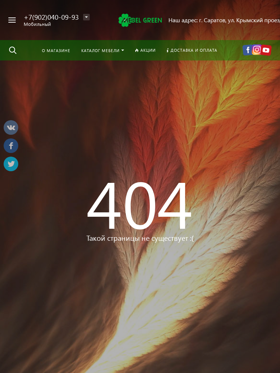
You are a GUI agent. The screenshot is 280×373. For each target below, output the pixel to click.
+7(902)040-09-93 (51, 16)
